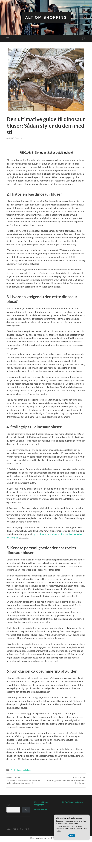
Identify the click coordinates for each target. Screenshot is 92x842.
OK (71, 835)
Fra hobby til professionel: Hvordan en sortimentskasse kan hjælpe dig (23, 780)
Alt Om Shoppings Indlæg (21, 770)
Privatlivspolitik (40, 809)
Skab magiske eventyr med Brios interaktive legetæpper (66, 780)
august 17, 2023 (14, 138)
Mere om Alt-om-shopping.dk (41, 803)
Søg (7, 804)
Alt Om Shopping (46, 17)
